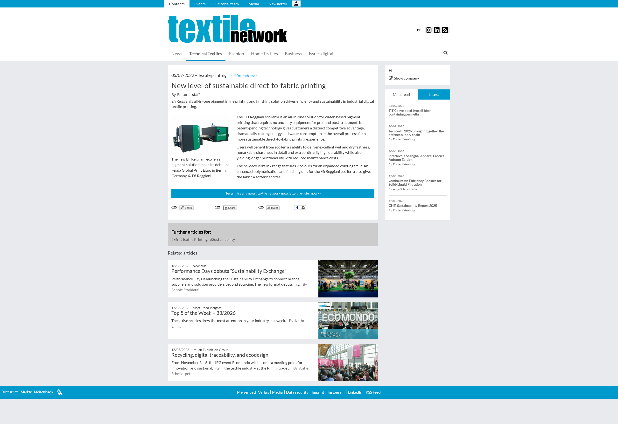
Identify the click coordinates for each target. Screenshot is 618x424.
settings (303, 207)
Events (200, 3)
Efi (175, 239)
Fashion (236, 53)
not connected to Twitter (261, 207)
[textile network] (228, 29)
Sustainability (223, 239)
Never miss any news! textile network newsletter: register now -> (273, 193)
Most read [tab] (401, 94)
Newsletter (278, 3)
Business (293, 53)
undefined (217, 207)
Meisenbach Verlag (253, 392)
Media (253, 3)
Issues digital (321, 53)
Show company (406, 78)
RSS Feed (373, 392)
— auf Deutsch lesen (242, 76)
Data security (297, 392)
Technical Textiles (205, 53)
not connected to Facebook (174, 207)
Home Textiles (264, 53)
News (176, 53)
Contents (177, 3)
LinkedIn (355, 392)
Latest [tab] (434, 94)
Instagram (336, 392)
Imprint (318, 392)
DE (419, 30)
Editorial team (227, 3)
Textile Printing (195, 239)
